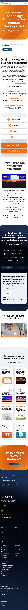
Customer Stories (18, 548)
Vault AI (5, 75)
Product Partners (5, 550)
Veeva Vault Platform (20, 83)
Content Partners (5, 553)
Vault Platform (14, 151)
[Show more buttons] (25, 336)
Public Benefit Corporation (7, 565)
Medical (3, 538)
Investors (3, 571)
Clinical (2, 530)
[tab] (14, 267)
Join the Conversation (9, 484)
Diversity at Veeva (5, 569)
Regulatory (3, 532)
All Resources (13, 362)
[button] (14, 181)
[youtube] (5, 595)
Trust (2, 573)
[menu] (14, 1)
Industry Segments (5, 542)
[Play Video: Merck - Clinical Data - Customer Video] (14, 328)
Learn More (7, 287)
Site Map (3, 605)
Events (16, 551)
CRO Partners (4, 555)
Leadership (3, 563)
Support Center (7, 517)
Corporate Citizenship (6, 567)
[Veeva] (12, 3)
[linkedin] (2, 595)
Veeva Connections (14, 145)
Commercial (4, 540)
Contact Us (13, 464)
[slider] (14, 336)
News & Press (18, 553)
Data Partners (4, 557)
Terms (2, 603)
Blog (16, 555)
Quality (2, 536)
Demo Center (7, 511)
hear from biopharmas (15, 81)
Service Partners (4, 548)
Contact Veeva (7, 514)
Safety (2, 534)
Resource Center (18, 550)
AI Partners (3, 551)
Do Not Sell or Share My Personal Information (10, 598)
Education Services (19, 532)
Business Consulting (19, 530)
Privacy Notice (4, 601)
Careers (3, 575)
